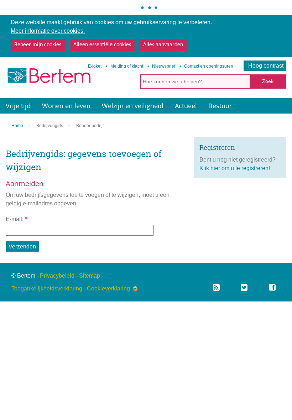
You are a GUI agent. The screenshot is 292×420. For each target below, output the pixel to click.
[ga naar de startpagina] (48, 78)
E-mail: (16, 219)
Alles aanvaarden (163, 45)
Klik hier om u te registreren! (234, 168)
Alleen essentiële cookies (102, 45)
